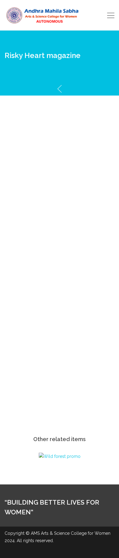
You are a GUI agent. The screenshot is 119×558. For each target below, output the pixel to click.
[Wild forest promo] (60, 456)
